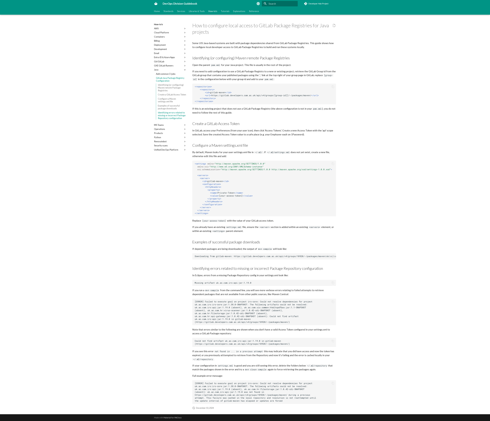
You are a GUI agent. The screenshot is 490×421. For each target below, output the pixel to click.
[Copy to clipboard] (333, 86)
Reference (254, 11)
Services (181, 11)
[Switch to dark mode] (258, 4)
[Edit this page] (334, 26)
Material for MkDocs (172, 417)
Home (157, 11)
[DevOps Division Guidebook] (156, 4)
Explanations (239, 11)
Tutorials (225, 11)
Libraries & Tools (197, 11)
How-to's (212, 11)
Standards (168, 11)
